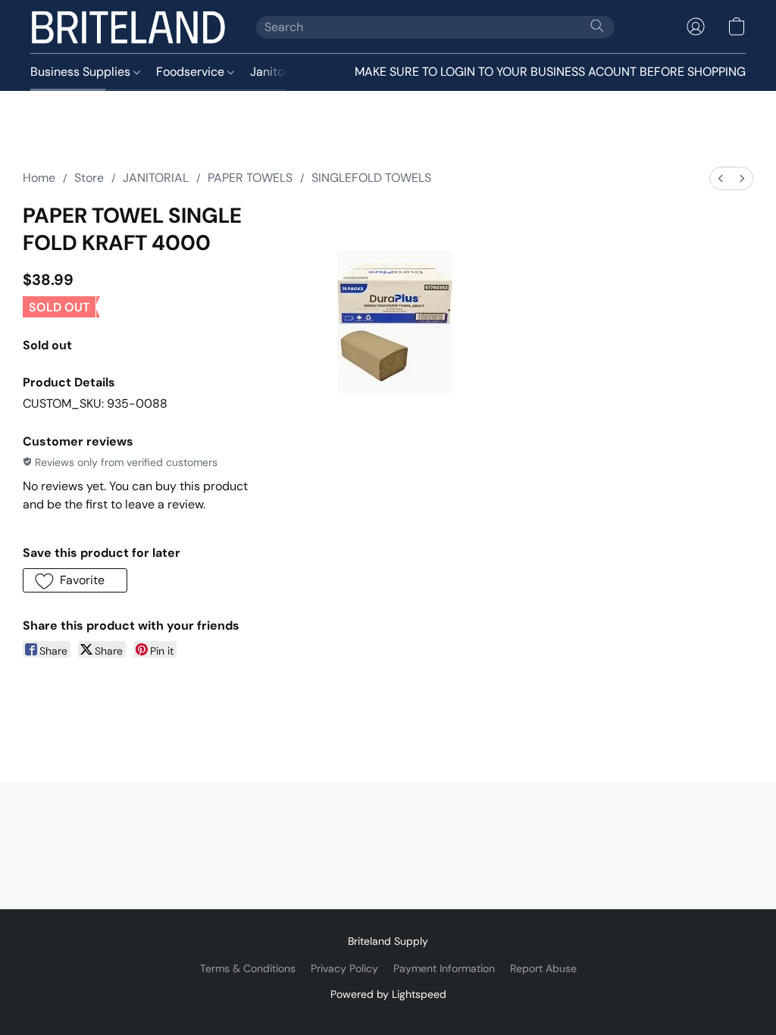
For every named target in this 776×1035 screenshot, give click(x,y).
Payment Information (444, 968)
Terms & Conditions (248, 968)
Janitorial (277, 72)
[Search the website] (597, 25)
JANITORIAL (156, 178)
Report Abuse (543, 968)
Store (89, 178)
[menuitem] (720, 178)
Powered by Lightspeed (388, 994)
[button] (128, 26)
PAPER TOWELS (250, 178)
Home (39, 178)
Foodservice (191, 72)
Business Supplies (81, 72)
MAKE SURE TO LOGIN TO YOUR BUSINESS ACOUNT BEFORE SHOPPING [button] (550, 72)
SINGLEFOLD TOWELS (371, 178)
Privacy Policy (344, 968)
